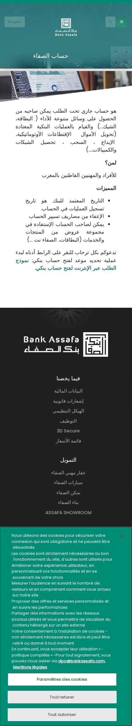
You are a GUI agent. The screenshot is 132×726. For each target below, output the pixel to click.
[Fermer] (122, 536)
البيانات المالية (68, 391)
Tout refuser (62, 697)
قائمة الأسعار (68, 441)
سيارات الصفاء (68, 482)
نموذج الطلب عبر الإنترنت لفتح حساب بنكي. (66, 264)
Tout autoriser (62, 714)
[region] (66, 626)
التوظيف (68, 421)
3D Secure (68, 430)
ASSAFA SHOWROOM (68, 512)
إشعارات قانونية (68, 401)
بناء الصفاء (68, 502)
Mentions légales (30, 667)
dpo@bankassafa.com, (82, 661)
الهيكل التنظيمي (68, 411)
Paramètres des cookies (62, 679)
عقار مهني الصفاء (68, 472)
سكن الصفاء (68, 492)
